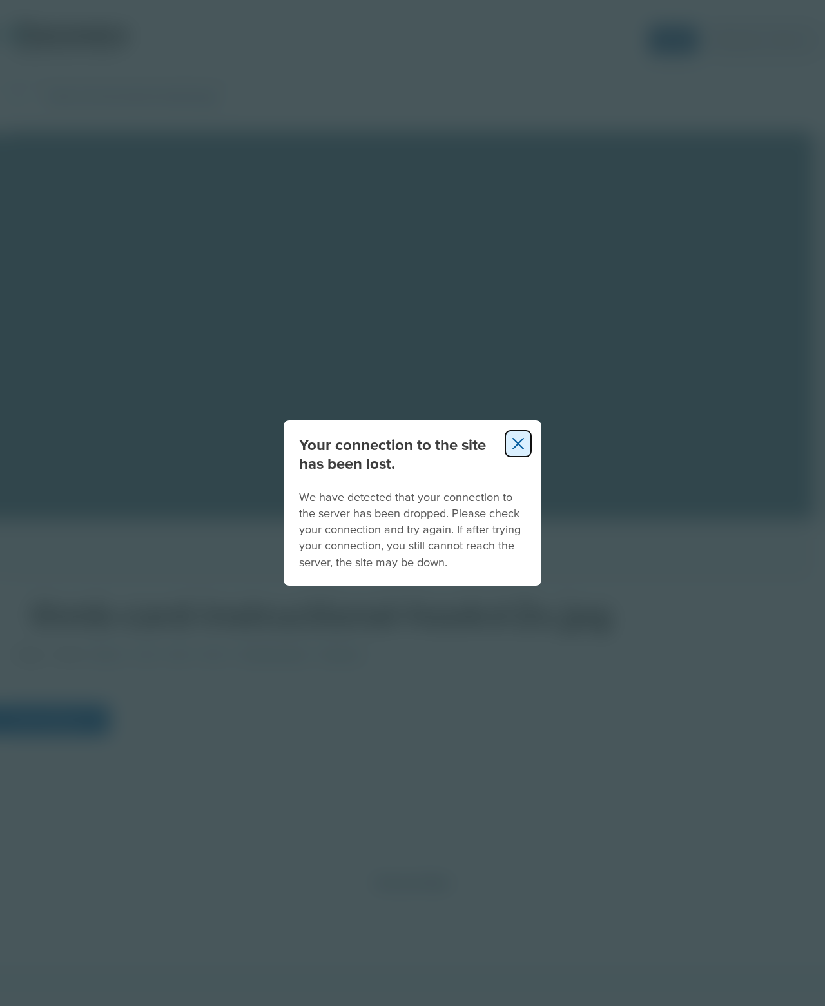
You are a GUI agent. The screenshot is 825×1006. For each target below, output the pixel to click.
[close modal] (518, 444)
